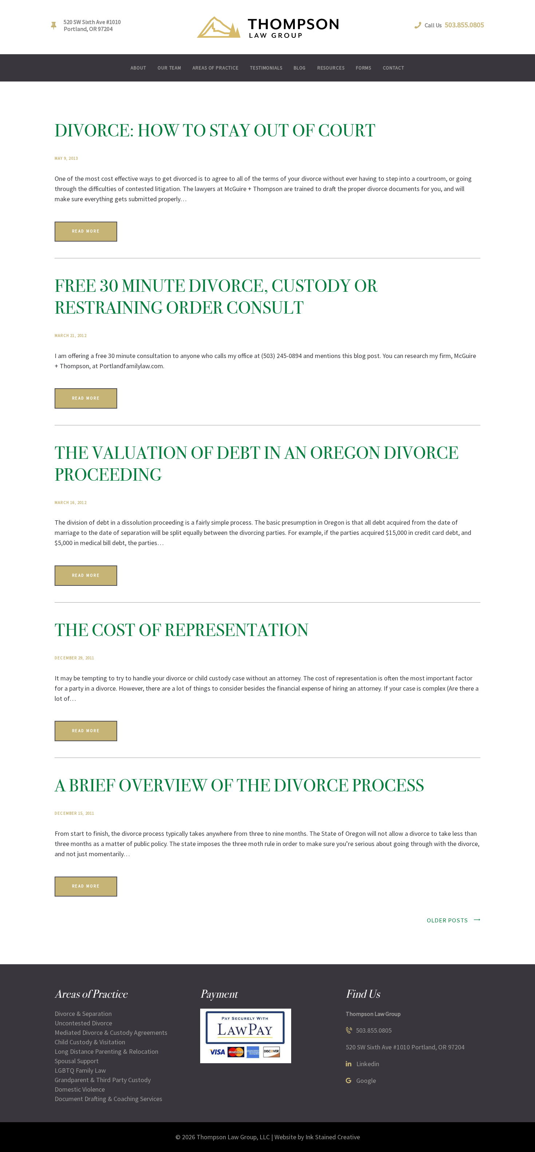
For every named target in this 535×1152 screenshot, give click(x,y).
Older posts (447, 920)
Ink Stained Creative (332, 1137)
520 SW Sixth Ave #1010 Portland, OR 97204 (405, 1047)
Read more (86, 231)
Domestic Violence (80, 1089)
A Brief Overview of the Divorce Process (239, 785)
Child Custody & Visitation (90, 1042)
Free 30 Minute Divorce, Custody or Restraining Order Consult (216, 296)
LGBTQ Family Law (80, 1070)
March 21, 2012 (71, 335)
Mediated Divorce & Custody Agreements (111, 1032)
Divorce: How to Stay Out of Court (215, 130)
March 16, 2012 (71, 502)
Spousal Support (77, 1061)
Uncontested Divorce (83, 1023)
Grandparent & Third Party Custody (103, 1080)
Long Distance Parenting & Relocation (106, 1051)
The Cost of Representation (182, 630)
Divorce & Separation (83, 1013)
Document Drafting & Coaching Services (108, 1099)
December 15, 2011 (74, 813)
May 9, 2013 (66, 158)
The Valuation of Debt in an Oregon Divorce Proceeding (257, 463)
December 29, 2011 (74, 657)
